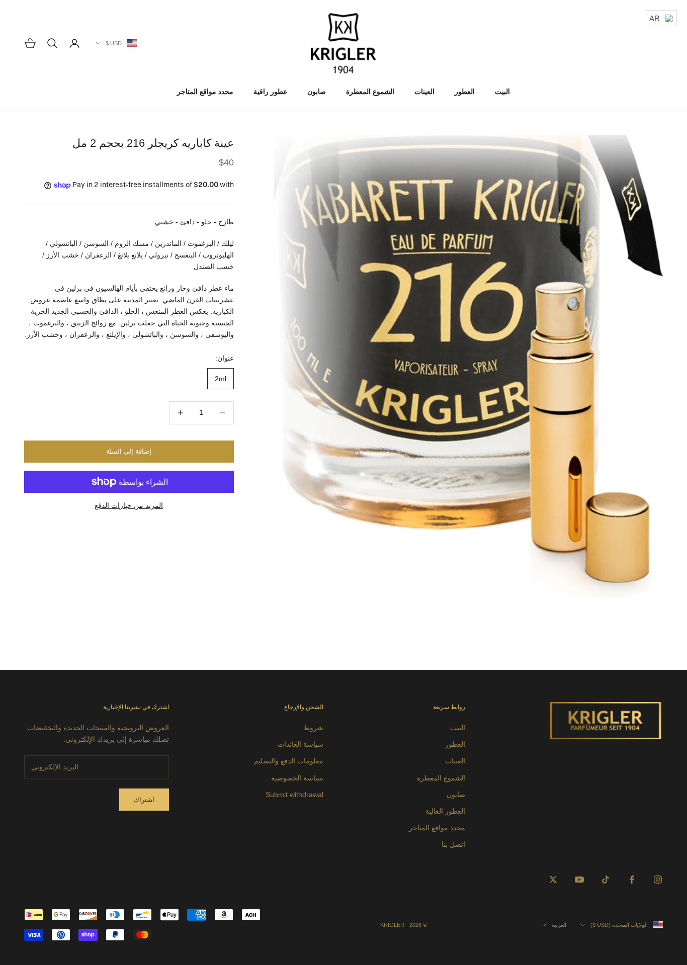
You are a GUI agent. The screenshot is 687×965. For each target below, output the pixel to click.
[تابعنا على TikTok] (605, 879)
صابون (316, 91)
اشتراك (144, 800)
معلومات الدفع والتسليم (288, 761)
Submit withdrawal (294, 795)
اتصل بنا (453, 844)
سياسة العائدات (300, 744)
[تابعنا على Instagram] (658, 879)
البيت (502, 91)
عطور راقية (270, 91)
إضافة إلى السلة (128, 451)
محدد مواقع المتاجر (205, 91)
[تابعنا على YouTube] (579, 879)
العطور (465, 91)
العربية (559, 925)
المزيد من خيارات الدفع (129, 505)
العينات (424, 91)
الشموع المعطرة (370, 91)
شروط (313, 728)
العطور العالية (445, 811)
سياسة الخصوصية (297, 778)
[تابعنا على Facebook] (632, 879)
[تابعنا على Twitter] (553, 879)
